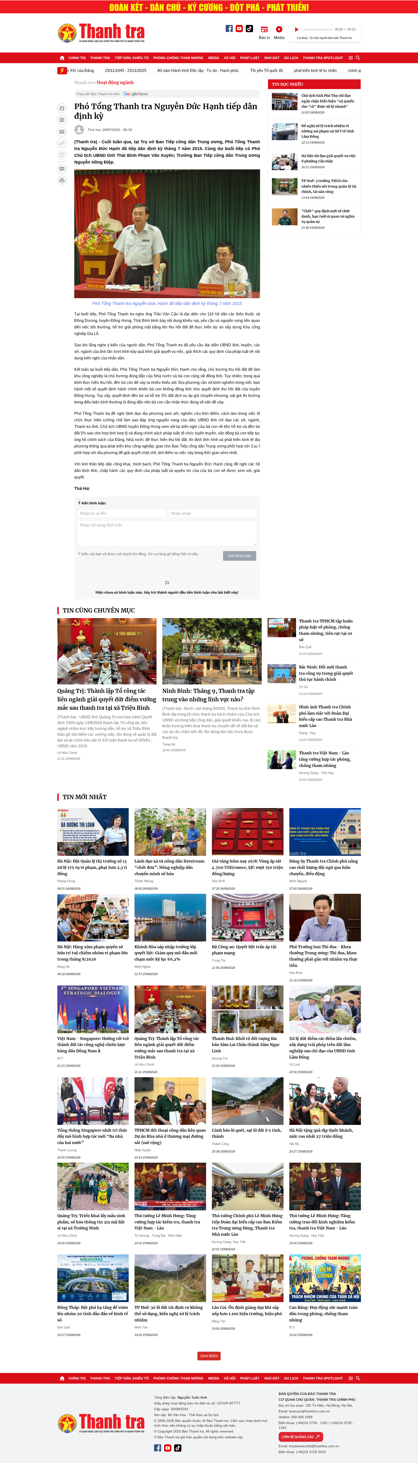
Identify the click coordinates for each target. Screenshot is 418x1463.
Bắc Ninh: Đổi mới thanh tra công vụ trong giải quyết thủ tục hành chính (326, 673)
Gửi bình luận (239, 556)
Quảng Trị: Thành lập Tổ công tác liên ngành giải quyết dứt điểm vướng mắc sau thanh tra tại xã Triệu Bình (106, 699)
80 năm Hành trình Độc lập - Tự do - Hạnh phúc (171, 70)
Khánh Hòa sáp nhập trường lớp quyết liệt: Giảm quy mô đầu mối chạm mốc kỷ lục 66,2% (165, 953)
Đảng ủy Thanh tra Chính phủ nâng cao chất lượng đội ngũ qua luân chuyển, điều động (323, 867)
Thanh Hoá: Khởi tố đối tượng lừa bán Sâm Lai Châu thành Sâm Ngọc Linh (246, 1044)
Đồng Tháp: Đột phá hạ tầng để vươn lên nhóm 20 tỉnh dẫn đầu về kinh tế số (92, 1313)
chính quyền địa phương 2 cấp (347, 70)
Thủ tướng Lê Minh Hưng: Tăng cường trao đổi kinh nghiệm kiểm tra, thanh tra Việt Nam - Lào (322, 1221)
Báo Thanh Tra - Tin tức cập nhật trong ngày (100, 33)
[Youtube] (239, 28)
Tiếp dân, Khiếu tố (132, 58)
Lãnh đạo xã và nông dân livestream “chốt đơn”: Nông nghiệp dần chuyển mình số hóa (169, 867)
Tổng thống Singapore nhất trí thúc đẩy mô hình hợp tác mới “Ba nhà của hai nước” (92, 1136)
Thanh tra (100, 58)
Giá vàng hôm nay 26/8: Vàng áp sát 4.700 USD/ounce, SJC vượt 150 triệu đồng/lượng (247, 867)
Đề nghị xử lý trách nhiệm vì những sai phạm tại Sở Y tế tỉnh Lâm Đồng (327, 131)
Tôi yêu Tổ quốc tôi (239, 70)
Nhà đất (272, 58)
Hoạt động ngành (115, 82)
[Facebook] (229, 28)
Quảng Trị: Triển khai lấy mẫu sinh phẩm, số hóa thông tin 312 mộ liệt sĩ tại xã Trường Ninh (91, 1221)
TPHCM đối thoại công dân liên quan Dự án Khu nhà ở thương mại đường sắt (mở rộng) (170, 1136)
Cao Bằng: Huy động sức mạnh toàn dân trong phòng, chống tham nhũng (323, 1313)
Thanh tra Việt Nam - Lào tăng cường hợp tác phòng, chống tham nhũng (325, 759)
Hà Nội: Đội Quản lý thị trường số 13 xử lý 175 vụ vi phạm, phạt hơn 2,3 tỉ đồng (92, 867)
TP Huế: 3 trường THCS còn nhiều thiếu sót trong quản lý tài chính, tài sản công (328, 186)
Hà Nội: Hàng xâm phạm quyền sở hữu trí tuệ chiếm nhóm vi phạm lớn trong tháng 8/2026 (92, 953)
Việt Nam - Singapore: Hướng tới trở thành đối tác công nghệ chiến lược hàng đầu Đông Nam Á (93, 1044)
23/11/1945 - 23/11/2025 (98, 70)
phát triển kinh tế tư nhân (288, 70)
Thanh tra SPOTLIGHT (323, 58)
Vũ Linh (294, 1064)
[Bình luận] (62, 169)
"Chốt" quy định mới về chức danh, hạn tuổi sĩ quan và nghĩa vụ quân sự (328, 216)
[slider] (317, 29)
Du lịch (291, 58)
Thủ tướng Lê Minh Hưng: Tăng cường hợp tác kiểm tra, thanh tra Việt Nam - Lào (167, 1221)
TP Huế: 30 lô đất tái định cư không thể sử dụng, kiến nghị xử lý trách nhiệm (168, 1313)
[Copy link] (62, 143)
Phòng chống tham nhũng (178, 58)
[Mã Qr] (62, 155)
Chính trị (77, 58)
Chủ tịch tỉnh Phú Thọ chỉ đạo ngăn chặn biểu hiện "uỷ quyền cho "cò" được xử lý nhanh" (327, 101)
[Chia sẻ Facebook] (62, 108)
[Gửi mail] (62, 131)
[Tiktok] (249, 28)
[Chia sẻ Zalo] (62, 120)
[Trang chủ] (62, 58)
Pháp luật (250, 58)
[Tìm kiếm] (358, 58)
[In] (62, 180)
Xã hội (230, 58)
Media (213, 58)
